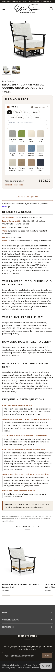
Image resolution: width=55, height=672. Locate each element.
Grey (20, 117)
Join (47, 655)
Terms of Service (24, 667)
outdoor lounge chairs (19, 483)
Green (11, 117)
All (10, 112)
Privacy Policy (32, 665)
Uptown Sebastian (12, 665)
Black (17, 112)
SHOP (4, 612)
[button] (27, 107)
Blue (26, 112)
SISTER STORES (8, 627)
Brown (35, 112)
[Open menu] (6, 8)
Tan (28, 117)
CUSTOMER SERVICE (10, 620)
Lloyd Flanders (8, 81)
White (37, 117)
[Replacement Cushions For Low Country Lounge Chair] (22, 561)
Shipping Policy (8, 667)
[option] (12, 136)
